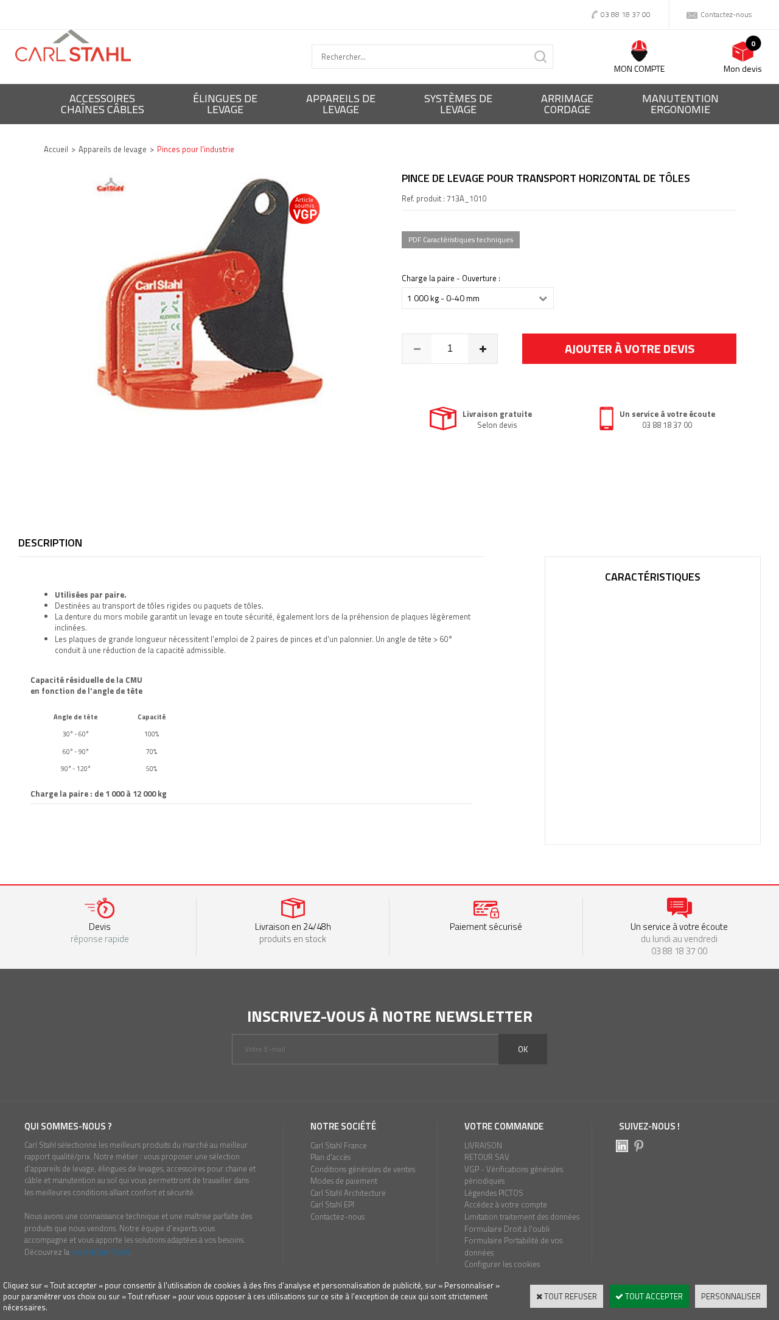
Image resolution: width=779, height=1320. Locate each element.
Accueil (56, 149)
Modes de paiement (343, 1181)
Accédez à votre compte (505, 1204)
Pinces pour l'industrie (195, 149)
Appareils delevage (341, 103)
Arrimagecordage (567, 103)
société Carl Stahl (100, 1252)
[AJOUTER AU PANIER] (629, 348)
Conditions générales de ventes (362, 1169)
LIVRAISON (483, 1145)
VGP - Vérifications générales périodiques (513, 1175)
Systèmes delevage (458, 103)
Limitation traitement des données (521, 1216)
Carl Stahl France (338, 1145)
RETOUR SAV (486, 1157)
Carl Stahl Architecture (348, 1193)
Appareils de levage (113, 149)
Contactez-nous (337, 1216)
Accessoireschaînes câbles (102, 103)
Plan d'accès (330, 1157)
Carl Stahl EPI (332, 1204)
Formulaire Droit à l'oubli (507, 1229)
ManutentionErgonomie (680, 103)
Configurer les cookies (502, 1264)
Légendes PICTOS (493, 1193)
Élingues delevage (225, 103)
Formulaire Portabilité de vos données (513, 1246)
